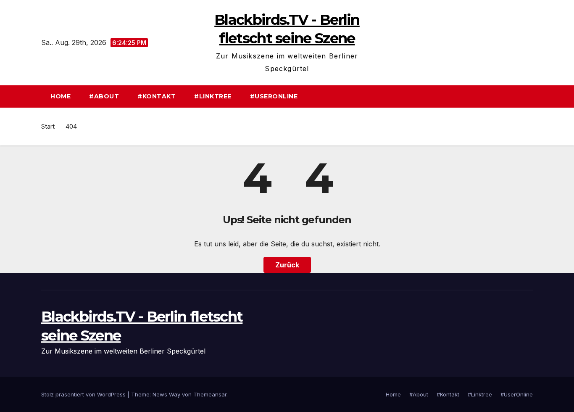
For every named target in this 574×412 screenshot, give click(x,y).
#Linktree (213, 96)
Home (60, 96)
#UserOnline (274, 96)
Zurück (287, 265)
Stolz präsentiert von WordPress (84, 394)
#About (104, 96)
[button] (530, 96)
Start (48, 126)
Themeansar (209, 394)
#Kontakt (156, 96)
